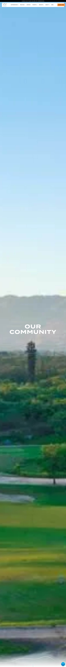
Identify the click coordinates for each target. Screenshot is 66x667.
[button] (15, 4)
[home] (5, 4)
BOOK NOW (61, 4)
